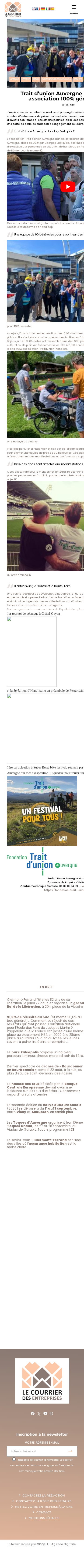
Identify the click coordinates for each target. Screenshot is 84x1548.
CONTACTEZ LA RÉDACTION (44, 1495)
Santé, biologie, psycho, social (56, 79)
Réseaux (36, 79)
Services (78, 79)
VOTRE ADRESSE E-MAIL (42, 1443)
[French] (38, 9)
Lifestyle (26, 79)
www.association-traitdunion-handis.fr (41, 349)
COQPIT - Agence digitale (56, 1544)
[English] (34, 9)
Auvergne (14, 79)
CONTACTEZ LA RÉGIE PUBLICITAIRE (43, 1501)
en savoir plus (61, 1112)
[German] (43, 9)
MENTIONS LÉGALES (44, 1518)
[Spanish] (52, 9)
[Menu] (74, 7)
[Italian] (48, 9)
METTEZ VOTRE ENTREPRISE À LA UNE (44, 1506)
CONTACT (43, 1512)
